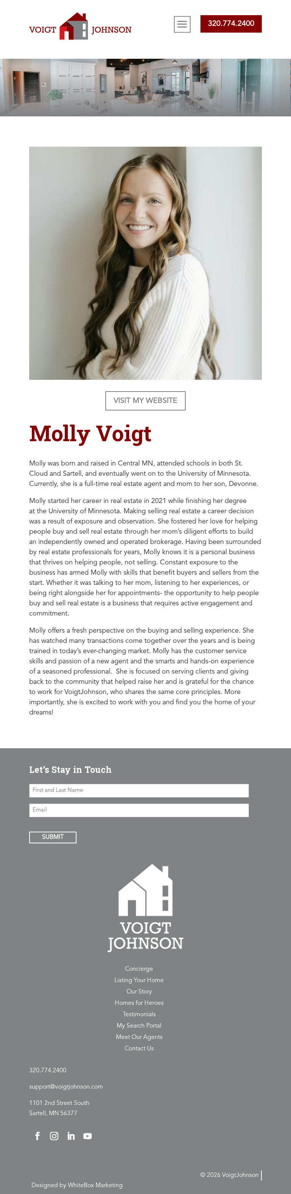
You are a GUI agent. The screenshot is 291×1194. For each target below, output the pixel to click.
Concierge (139, 969)
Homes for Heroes (139, 1003)
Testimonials (139, 1015)
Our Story (139, 992)
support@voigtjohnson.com (66, 1087)
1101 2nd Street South (59, 1103)
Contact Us (139, 1049)
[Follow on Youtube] (87, 1136)
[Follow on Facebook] (37, 1136)
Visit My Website (145, 401)
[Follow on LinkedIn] (71, 1136)
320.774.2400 (231, 24)
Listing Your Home (139, 981)
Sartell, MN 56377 (53, 1114)
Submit (53, 837)
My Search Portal (139, 1026)
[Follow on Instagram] (54, 1136)
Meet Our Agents (139, 1037)
